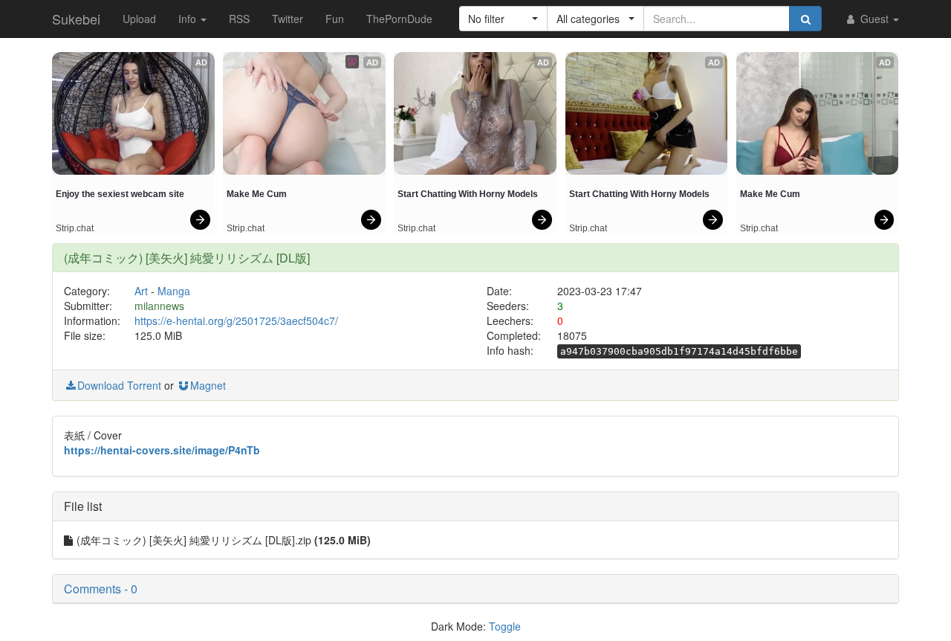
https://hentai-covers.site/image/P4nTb (162, 449)
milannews (159, 305)
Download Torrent (119, 385)
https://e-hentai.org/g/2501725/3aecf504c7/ (236, 320)
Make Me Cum (257, 194)
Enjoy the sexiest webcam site (120, 194)
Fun (334, 18)
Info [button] (188, 18)
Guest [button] (874, 18)
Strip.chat (75, 228)
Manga (174, 290)
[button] (503, 18)
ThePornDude (399, 18)
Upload (139, 18)
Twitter (287, 18)
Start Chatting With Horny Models (467, 194)
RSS (239, 18)
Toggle (505, 626)
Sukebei (76, 18)
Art (141, 290)
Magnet (208, 385)
